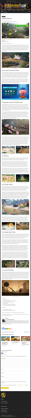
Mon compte (5, 12)
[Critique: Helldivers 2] (15, 336)
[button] (6, 10)
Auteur (3, 318)
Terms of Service (23, 385)
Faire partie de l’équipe (4, 401)
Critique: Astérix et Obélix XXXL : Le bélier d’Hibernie (5, 343)
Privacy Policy (18, 385)
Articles (4, 10)
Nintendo (6, 40)
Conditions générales (4, 410)
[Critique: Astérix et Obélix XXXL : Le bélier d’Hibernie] (5, 336)
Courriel (2, 372)
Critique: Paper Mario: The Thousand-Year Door (25, 343)
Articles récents (6, 318)
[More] (10, 328)
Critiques (9, 10)
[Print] (7, 328)
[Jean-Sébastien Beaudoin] (3, 319)
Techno (14, 10)
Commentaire (3, 358)
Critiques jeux (3, 16)
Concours (18, 10)
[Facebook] (2, 328)
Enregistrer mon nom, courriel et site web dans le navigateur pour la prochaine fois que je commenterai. (14, 382)
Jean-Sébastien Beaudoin (10, 319)
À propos (22, 10)
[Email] (6, 328)
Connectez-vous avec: (4, 351)
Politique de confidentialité (4, 408)
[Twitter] (3, 328)
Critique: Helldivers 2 (15, 342)
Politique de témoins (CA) (4, 411)
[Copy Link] (8, 328)
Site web (2, 376)
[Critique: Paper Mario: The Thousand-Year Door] (25, 336)
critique (12, 314)
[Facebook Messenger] (5, 328)
